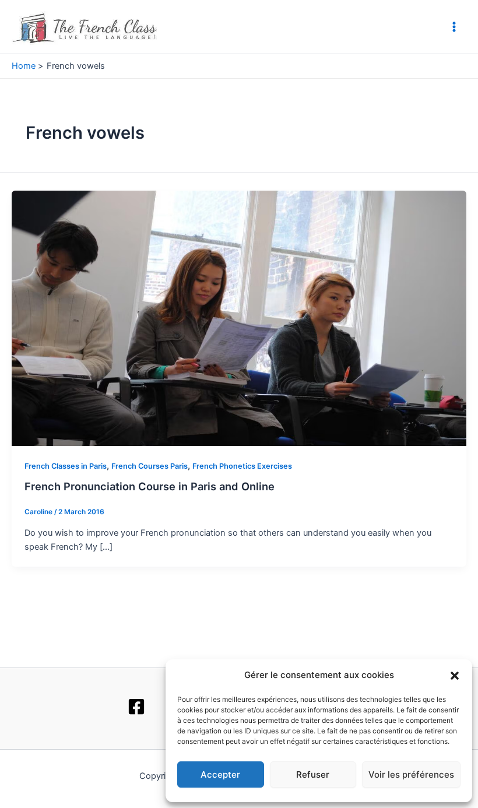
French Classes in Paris (65, 466)
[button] (455, 675)
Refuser (312, 774)
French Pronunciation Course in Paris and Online (149, 486)
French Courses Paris (149, 466)
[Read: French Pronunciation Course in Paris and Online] (239, 317)
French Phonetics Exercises (242, 466)
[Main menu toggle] (454, 27)
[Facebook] (136, 706)
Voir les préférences (411, 774)
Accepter (220, 774)
